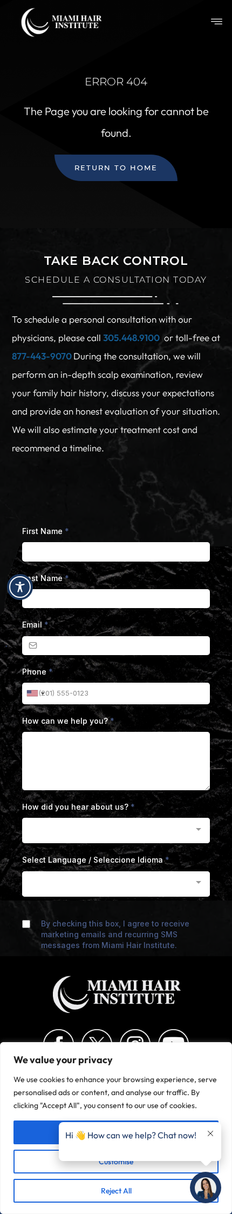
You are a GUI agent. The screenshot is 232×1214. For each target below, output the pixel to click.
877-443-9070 (42, 356)
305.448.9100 (131, 337)
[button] (217, 22)
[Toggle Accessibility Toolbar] (20, 587)
